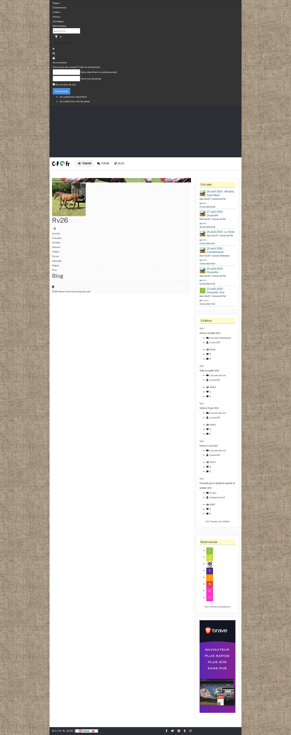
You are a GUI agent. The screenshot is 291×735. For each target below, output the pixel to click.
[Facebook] (167, 731)
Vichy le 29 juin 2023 (209, 408)
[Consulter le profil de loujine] (203, 290)
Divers (212, 492)
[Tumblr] (185, 731)
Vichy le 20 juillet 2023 (210, 333)
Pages (56, 3)
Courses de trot (217, 375)
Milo (205, 203)
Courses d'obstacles (220, 337)
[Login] (54, 57)
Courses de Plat (219, 199)
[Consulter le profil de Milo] (203, 193)
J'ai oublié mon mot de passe (74, 101)
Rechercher (65, 43)
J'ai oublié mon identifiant (73, 96)
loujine (205, 300)
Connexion (61, 91)
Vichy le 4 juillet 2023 (209, 370)
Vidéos (56, 12)
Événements (59, 7)
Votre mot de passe (91, 78)
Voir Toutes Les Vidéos (217, 521)
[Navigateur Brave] (217, 666)
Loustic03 (214, 342)
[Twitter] (172, 731)
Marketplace (59, 25)
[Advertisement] (145, 131)
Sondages (58, 21)
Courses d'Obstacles (221, 255)
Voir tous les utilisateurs (218, 606)
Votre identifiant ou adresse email (99, 72)
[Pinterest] (179, 731)
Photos (56, 16)
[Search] (54, 53)
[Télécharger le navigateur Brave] (86, 731)
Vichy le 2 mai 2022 (209, 445)
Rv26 (60, 220)
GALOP (207, 199)
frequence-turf (217, 497)
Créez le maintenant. (89, 67)
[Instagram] (190, 731)
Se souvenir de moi (65, 84)
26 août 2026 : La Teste (221, 231)
